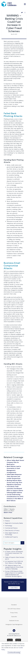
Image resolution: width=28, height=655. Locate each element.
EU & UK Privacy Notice (14, 608)
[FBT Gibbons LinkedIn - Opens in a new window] (14, 630)
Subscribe (14, 616)
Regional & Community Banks (14, 523)
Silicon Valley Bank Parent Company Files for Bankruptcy (15, 462)
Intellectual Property (11, 537)
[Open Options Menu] (24, 12)
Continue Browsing (14, 652)
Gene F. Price (8, 512)
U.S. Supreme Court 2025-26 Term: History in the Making (14, 562)
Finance (7, 521)
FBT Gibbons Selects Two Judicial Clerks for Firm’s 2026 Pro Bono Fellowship (14, 567)
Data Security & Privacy (12, 530)
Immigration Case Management (14, 624)
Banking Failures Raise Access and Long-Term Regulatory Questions (14, 482)
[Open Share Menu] (21, 12)
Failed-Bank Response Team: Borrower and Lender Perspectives (14, 476)
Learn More (14, 588)
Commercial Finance (11, 528)
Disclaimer (14, 605)
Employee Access (14, 620)
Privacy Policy (14, 612)
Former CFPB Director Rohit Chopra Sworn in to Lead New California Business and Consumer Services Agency (14, 573)
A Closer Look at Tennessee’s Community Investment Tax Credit (14, 553)
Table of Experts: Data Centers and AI (14, 558)
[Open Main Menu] (25, 4)
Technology (8, 526)
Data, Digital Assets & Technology (11, 533)
